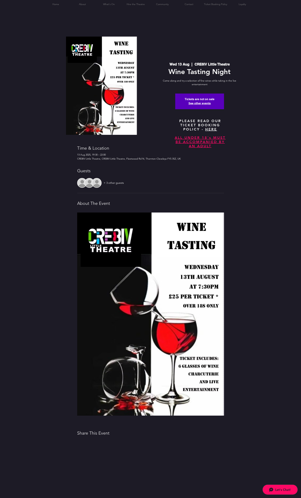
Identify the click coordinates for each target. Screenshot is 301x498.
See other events (199, 103)
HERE (211, 129)
